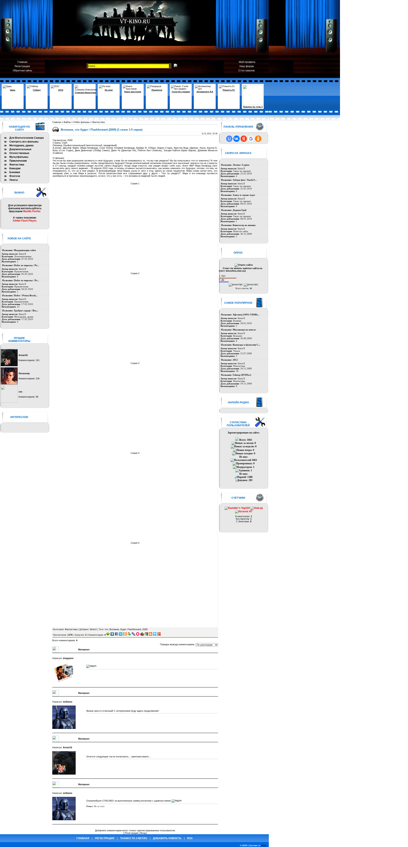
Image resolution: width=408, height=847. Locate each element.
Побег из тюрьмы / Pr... (26, 265)
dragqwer (68, 658)
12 (18, 306)
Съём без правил (181, 91)
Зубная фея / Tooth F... (245, 180)
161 (38, 360)
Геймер (37, 90)
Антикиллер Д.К (205, 91)
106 (38, 378)
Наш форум (246, 66)
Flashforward (134, 629)
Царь (12, 90)
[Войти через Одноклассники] (258, 139)
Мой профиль (246, 62)
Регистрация (22, 66)
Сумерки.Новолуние (85, 92)
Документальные (20, 149)
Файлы (67, 122)
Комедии (237, 336)
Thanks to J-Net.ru (133, 838)
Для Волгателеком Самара (26, 137)
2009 (144, 629)
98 (37, 396)
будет (123, 629)
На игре (109, 90)
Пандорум (157, 90)
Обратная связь (22, 70)
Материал (83, 649)
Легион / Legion (241, 165)
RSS (190, 838)
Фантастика (98, 122)
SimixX (93, 629)
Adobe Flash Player (24, 220)
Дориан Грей (239, 210)
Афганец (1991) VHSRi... (246, 314)
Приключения (18, 160)
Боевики (237, 320)
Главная (22, 62)
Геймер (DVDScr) (242, 375)
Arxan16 (67, 747)
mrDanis (67, 701)
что (106, 629)
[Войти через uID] (229, 139)
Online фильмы (81, 122)
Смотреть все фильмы (23, 141)
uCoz (263, 845)
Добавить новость (167, 838)
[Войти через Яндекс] (244, 139)
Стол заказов (246, 70)
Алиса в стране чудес (244, 195)
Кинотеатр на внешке (244, 225)
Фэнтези (14, 176)
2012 (60, 90)
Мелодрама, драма (21, 145)
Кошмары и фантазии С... (246, 344)
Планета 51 (229, 90)
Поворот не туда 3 (253, 107)
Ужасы (236, 351)
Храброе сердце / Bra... (26, 310)
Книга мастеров (132, 91)
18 (237, 371)
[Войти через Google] (251, 139)
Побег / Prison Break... (26, 295)
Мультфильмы (18, 156)
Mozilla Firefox (32, 211)
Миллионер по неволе (244, 329)
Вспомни (114, 629)
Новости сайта (240, 231)
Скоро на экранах (242, 171)
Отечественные (19, 153)
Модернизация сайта (25, 250)
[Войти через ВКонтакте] (236, 139)
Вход (143, 833)
